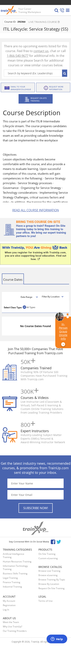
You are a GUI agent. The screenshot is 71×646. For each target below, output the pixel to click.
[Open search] (56, 10)
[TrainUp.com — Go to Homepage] (9, 10)
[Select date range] (26, 297)
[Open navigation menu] (67, 10)
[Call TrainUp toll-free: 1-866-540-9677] (62, 10)
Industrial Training (12, 586)
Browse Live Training (49, 570)
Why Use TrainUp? (12, 626)
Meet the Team (11, 622)
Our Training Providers (15, 631)
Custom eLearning (48, 558)
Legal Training (10, 577)
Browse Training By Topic (51, 579)
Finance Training (11, 582)
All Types (31, 307)
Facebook (53, 541)
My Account (9, 600)
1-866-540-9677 (17, 56)
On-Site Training (46, 554)
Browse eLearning (48, 575)
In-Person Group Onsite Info (63, 334)
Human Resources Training (17, 561)
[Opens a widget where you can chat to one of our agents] (56, 639)
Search (64, 73)
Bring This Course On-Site (38, 222)
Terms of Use (45, 600)
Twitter (59, 541)
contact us (41, 51)
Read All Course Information (35, 210)
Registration (9, 605)
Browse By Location (48, 584)
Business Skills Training (15, 573)
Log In (6, 609)
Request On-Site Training (51, 588)
